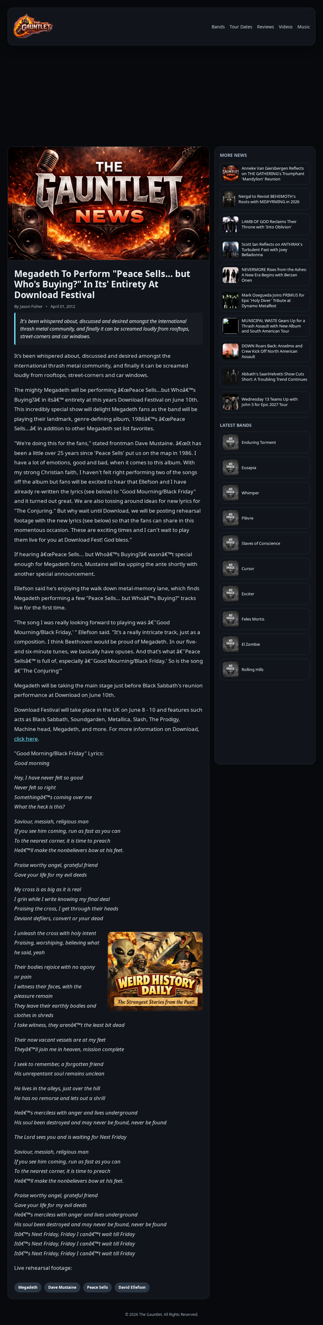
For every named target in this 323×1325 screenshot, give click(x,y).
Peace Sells (97, 1287)
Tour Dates (241, 27)
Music (303, 27)
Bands (218, 27)
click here (26, 738)
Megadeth (28, 1287)
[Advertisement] (161, 97)
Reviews (265, 27)
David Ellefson (132, 1287)
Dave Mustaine (62, 1287)
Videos (286, 27)
